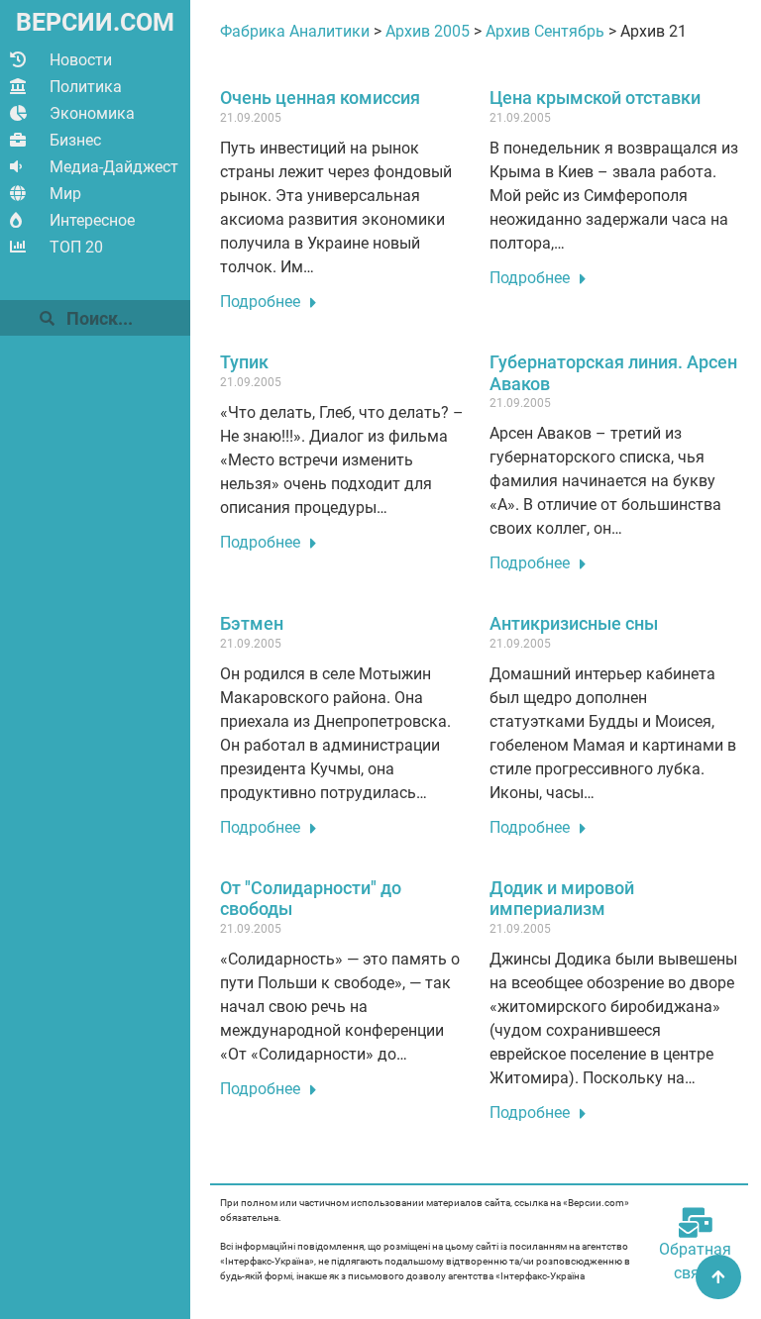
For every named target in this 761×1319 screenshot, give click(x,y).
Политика (86, 86)
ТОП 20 (76, 247)
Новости (81, 60)
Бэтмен (251, 623)
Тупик (244, 362)
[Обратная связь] (695, 1223)
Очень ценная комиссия (320, 97)
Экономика (92, 113)
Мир (65, 193)
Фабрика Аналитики (295, 31)
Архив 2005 (427, 31)
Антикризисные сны (573, 623)
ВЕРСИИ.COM (95, 22)
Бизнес (75, 140)
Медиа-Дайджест (114, 166)
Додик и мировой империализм (561, 898)
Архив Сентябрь (545, 31)
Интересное (92, 220)
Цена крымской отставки (595, 97)
